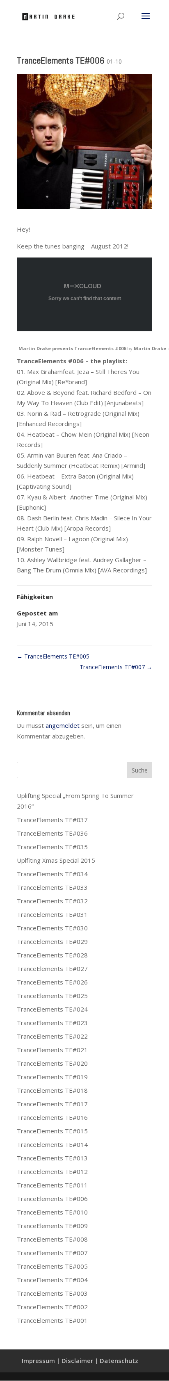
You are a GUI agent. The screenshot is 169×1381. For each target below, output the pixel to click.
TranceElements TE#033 (52, 887)
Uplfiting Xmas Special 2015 (56, 860)
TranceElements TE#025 (52, 995)
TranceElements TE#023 (52, 1023)
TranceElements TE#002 (52, 1307)
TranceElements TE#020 (52, 1063)
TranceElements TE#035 (52, 847)
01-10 (114, 61)
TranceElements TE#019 (52, 1077)
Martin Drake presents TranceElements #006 (72, 348)
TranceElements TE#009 (52, 1225)
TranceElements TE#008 (52, 1239)
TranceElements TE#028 (52, 955)
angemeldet (63, 725)
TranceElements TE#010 (52, 1212)
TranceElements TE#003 (52, 1293)
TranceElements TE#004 (52, 1280)
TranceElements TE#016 (52, 1117)
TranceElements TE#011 (52, 1185)
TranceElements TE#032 (52, 901)
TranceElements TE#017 (52, 1104)
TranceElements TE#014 (52, 1144)
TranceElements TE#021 (52, 1050)
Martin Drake (150, 348)
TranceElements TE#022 (52, 1036)
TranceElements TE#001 (52, 1320)
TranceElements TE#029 (52, 941)
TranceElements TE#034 (52, 874)
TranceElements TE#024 (52, 1009)
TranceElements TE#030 (52, 928)
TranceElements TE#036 (52, 833)
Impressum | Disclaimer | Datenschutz (80, 1360)
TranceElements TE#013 (52, 1158)
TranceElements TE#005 (53, 656)
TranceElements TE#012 (52, 1171)
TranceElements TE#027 (52, 968)
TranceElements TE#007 (116, 667)
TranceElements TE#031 (52, 914)
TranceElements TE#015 (52, 1131)
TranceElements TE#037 (52, 820)
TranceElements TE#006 (52, 1198)
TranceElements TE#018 (52, 1090)
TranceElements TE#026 (52, 982)
